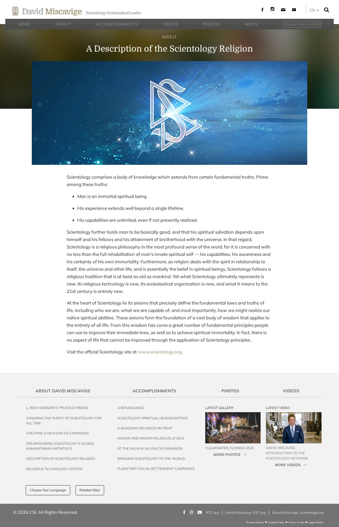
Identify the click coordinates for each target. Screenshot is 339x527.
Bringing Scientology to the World (151, 458)
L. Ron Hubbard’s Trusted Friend (57, 408)
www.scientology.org (159, 352)
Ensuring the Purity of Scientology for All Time (63, 420)
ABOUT (169, 36)
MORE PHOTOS (226, 454)
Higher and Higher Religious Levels (150, 438)
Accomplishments (154, 390)
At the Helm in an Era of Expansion (150, 448)
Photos (230, 390)
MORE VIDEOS (288, 464)
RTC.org (212, 512)
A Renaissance (131, 408)
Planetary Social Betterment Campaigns (156, 468)
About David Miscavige (63, 390)
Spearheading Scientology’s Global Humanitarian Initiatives (60, 446)
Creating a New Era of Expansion (57, 433)
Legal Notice (316, 522)
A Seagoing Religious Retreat (144, 428)
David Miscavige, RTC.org (245, 512)
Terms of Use (296, 522)
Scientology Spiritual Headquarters (152, 418)
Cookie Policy (276, 522)
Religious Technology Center (54, 469)
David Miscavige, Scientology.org (298, 512)
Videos (291, 390)
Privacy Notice (255, 522)
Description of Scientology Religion (60, 458)
